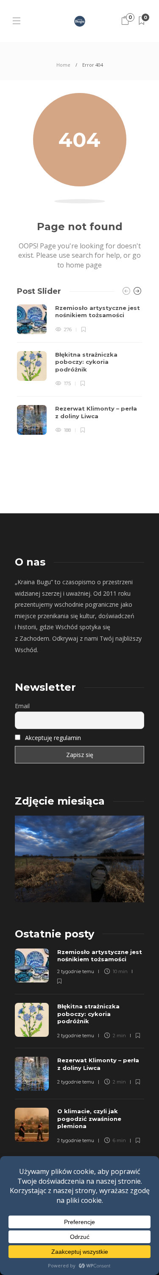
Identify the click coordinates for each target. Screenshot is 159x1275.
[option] (79, 369)
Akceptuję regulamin (53, 738)
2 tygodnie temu (75, 971)
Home (63, 65)
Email (22, 706)
